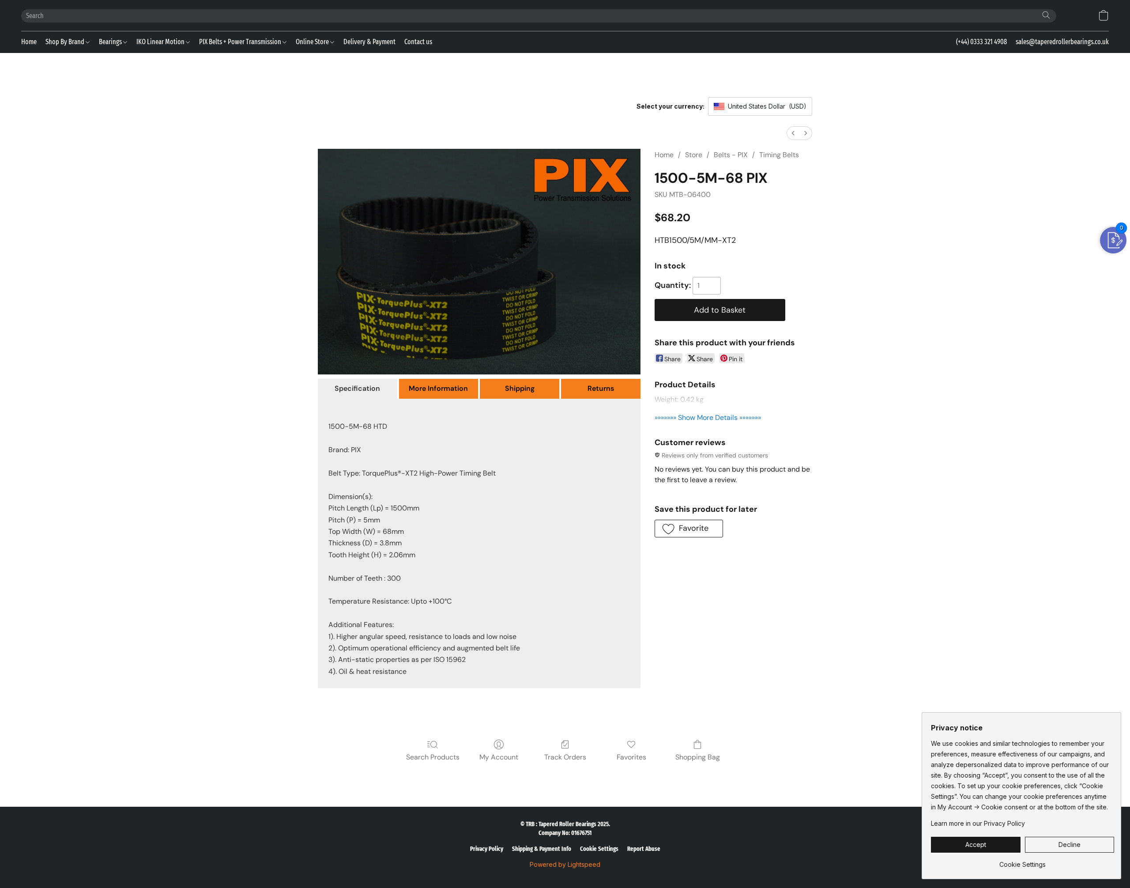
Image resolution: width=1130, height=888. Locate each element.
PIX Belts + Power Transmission (240, 42)
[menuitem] (793, 133)
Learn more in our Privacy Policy (978, 823)
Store (693, 154)
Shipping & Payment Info (541, 849)
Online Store (313, 42)
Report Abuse (643, 849)
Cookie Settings (599, 849)
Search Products (433, 757)
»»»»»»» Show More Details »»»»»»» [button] (708, 417)
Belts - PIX (731, 154)
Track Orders (565, 757)
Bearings (111, 42)
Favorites (631, 757)
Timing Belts (779, 154)
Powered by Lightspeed (565, 864)
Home (29, 42)
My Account (498, 757)
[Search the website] (1046, 15)
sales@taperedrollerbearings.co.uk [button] (1062, 42)
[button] (1103, 15)
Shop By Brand (65, 42)
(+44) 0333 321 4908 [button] (981, 42)
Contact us (418, 42)
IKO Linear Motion (161, 42)
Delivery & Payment (369, 42)
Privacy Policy (486, 849)
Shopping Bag (697, 757)
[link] (1022, 861)
